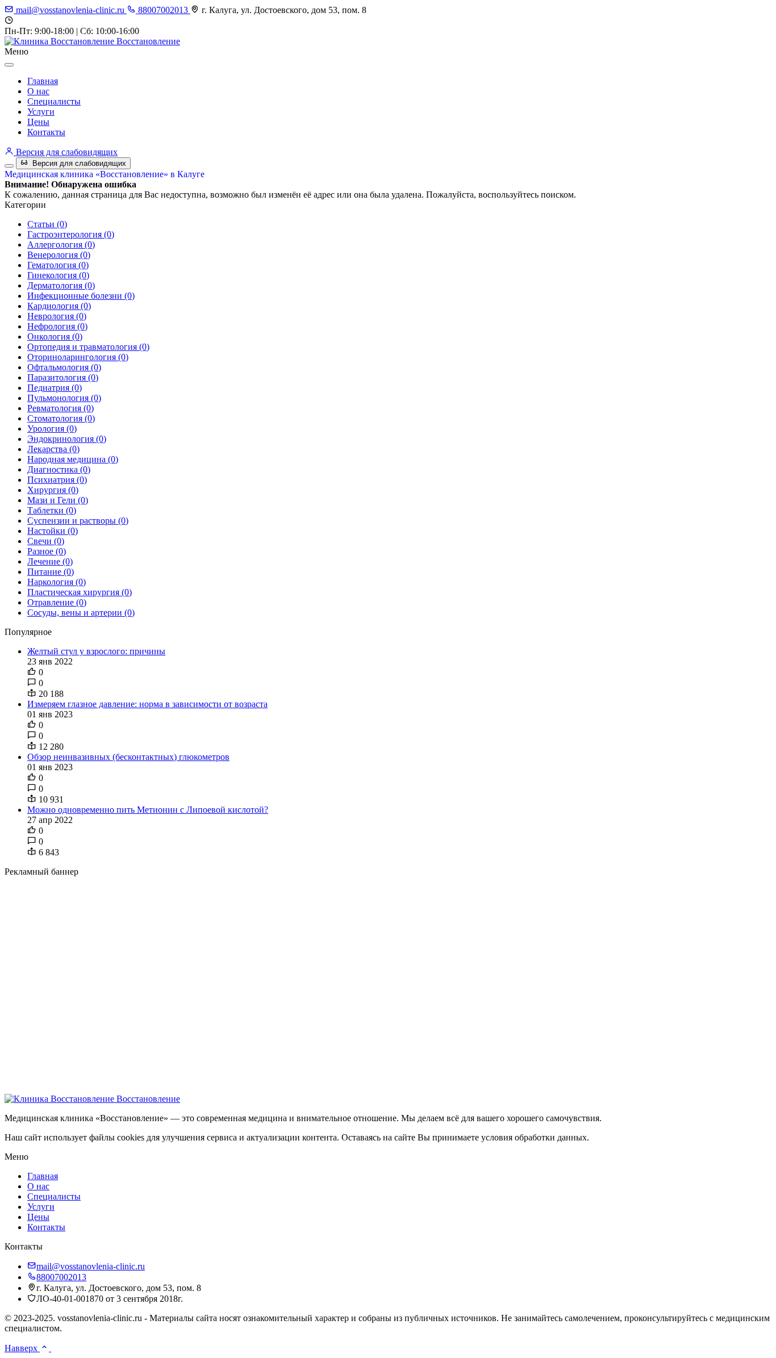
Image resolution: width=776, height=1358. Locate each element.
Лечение (50, 561)
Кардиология (59, 306)
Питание (50, 571)
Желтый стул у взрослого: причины (96, 651)
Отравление (56, 602)
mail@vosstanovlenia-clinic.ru (70, 10)
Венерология (58, 255)
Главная (42, 81)
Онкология (54, 336)
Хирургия (52, 490)
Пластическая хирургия (79, 592)
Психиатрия (57, 479)
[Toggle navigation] (9, 166)
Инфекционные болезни (81, 295)
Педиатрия (54, 387)
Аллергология (61, 244)
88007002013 (163, 10)
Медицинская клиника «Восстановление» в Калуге (105, 174)
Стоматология (61, 418)
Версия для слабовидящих (66, 152)
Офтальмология (64, 367)
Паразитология (62, 377)
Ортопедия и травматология (88, 347)
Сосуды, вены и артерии (81, 612)
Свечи (45, 541)
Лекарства (53, 449)
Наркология (56, 582)
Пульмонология (64, 398)
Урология (52, 428)
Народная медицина (72, 459)
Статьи (47, 224)
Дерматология (61, 285)
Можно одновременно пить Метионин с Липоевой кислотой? (147, 809)
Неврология (56, 316)
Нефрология (57, 326)
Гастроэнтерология (70, 234)
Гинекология (58, 275)
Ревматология (60, 408)
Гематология (58, 265)
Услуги (41, 111)
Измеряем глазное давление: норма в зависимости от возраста (147, 704)
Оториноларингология (77, 357)
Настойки (52, 531)
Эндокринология (66, 439)
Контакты (46, 132)
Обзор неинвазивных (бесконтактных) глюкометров (128, 757)
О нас (38, 91)
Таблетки (51, 510)
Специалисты (54, 101)
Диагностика (58, 469)
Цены (38, 122)
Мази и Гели (57, 500)
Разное (46, 551)
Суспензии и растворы (77, 520)
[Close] (9, 64)
